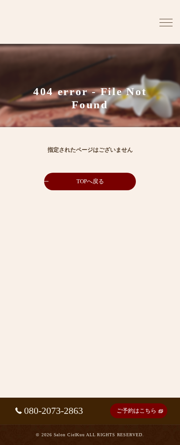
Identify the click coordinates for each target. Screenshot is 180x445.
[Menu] (166, 22)
